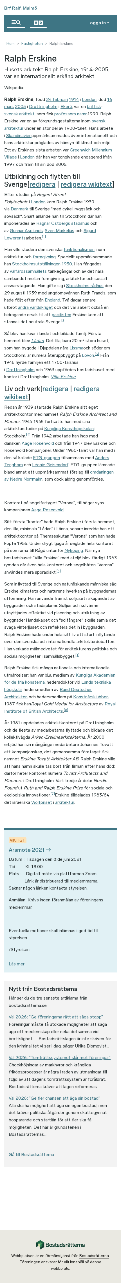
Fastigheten (32, 43)
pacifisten (61, 314)
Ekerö (66, 106)
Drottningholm (43, 106)
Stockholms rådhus (85, 285)
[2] (63, 320)
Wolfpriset (41, 802)
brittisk (94, 106)
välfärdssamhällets (28, 271)
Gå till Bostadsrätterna (31, 1154)
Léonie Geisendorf (50, 464)
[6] (66, 710)
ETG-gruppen (46, 457)
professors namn (71, 113)
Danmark (19, 209)
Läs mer (16, 964)
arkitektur (64, 802)
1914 (74, 99)
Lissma (76, 348)
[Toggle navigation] (16, 23)
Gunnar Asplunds (26, 230)
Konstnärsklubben (91, 696)
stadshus (80, 223)
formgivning (44, 256)
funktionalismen (79, 249)
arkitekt (27, 113)
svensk (11, 113)
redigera (42, 184)
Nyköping (73, 550)
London (89, 99)
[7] (53, 794)
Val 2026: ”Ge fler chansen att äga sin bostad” (54, 1098)
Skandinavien (19, 135)
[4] (28, 435)
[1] (44, 237)
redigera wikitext (86, 184)
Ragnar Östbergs (53, 223)
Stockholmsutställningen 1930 (42, 264)
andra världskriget (35, 307)
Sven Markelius (59, 230)
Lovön (88, 355)
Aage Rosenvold (38, 443)
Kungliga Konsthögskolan (69, 428)
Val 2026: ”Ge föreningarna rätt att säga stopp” (56, 1017)
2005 (20, 106)
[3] (97, 354)
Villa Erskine (63, 376)
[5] (59, 571)
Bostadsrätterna (94, 1255)
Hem (10, 43)
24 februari (57, 99)
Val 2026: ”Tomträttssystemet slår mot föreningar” (60, 1057)
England (52, 300)
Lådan (37, 340)
